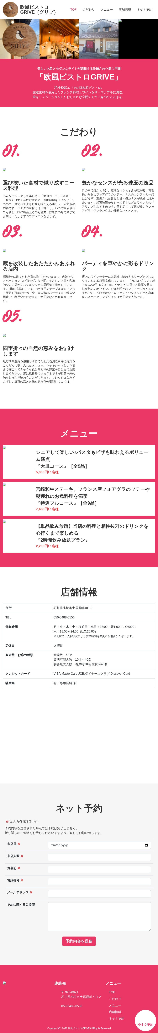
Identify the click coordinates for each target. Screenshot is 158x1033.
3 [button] (77, 57)
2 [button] (72, 57)
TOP (73, 9)
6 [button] (90, 57)
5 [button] (86, 57)
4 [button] (81, 57)
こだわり (88, 9)
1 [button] (67, 57)
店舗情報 (125, 9)
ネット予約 (144, 9)
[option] (20, 39)
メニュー (107, 9)
